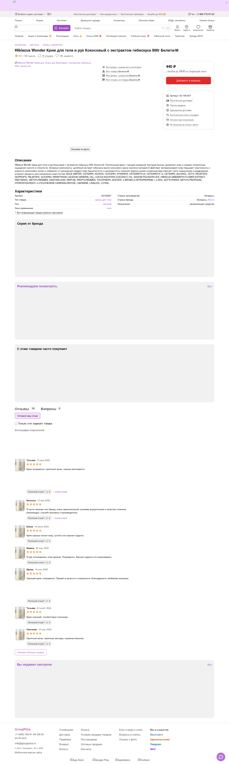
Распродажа (62, 35)
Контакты (86, 749)
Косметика (119, 20)
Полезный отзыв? (39, 491)
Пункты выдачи (178, 105)
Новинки (19, 35)
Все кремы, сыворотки (123, 75)
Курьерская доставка (180, 110)
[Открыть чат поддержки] (221, 757)
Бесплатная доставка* (181, 100)
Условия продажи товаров (96, 734)
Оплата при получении (182, 119)
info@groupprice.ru (25, 743)
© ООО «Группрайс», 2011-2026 (29, 748)
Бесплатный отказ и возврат (184, 114)
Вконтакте (156, 734)
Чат (193, 14)
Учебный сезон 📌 (140, 35)
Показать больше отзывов (30, 652)
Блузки (39, 20)
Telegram (155, 744)
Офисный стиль (162, 35)
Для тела (34, 44)
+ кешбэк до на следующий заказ (186, 71)
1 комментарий (60, 491)
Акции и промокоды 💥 (39, 35)
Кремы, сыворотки (52, 44)
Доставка (64, 734)
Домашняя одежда (90, 20)
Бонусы (63, 749)
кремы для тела (103, 199)
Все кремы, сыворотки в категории (123, 67)
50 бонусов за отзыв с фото (184, 124)
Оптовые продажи (91, 744)
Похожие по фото (80, 149)
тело (109, 208)
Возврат (64, 744)
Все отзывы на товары (123, 79)
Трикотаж (179, 35)
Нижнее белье (207, 20)
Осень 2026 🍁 (94, 35)
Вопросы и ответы (129, 734)
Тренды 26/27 (196, 35)
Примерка (65, 739)
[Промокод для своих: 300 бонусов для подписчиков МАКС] (114, 5)
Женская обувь (146, 20)
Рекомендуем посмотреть (37, 286)
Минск (211, 199)
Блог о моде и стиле (130, 730)
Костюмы (62, 20)
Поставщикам (89, 739)
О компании (66, 730)
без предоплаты (108, 14)
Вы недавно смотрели (34, 664)
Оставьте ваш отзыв (27, 415)
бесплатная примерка (132, 14)
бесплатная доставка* (85, 14)
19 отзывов (47, 55)
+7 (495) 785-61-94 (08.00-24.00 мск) (29, 736)
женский (107, 203)
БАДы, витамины (176, 20)
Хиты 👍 (77, 35)
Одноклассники (160, 739)
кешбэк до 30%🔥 (157, 14)
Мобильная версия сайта (28, 752)
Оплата (85, 730)
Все (210, 286)
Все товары (117, 71)
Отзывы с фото (128, 739)
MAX (153, 749)
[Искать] (163, 28)
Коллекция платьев (116, 35)
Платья (18, 20)
